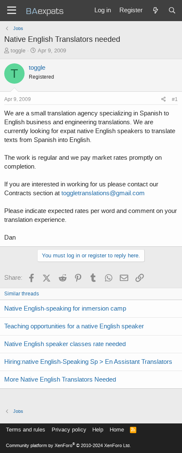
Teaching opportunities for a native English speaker (74, 326)
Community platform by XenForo (68, 445)
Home (117, 429)
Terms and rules (25, 429)
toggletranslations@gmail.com (103, 193)
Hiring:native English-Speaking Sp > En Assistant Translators (88, 361)
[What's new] (155, 11)
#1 (175, 99)
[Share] (163, 99)
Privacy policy (69, 429)
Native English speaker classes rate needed (65, 344)
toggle (18, 50)
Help (97, 429)
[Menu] (12, 10)
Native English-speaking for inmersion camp (65, 308)
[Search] (172, 11)
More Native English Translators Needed (60, 379)
